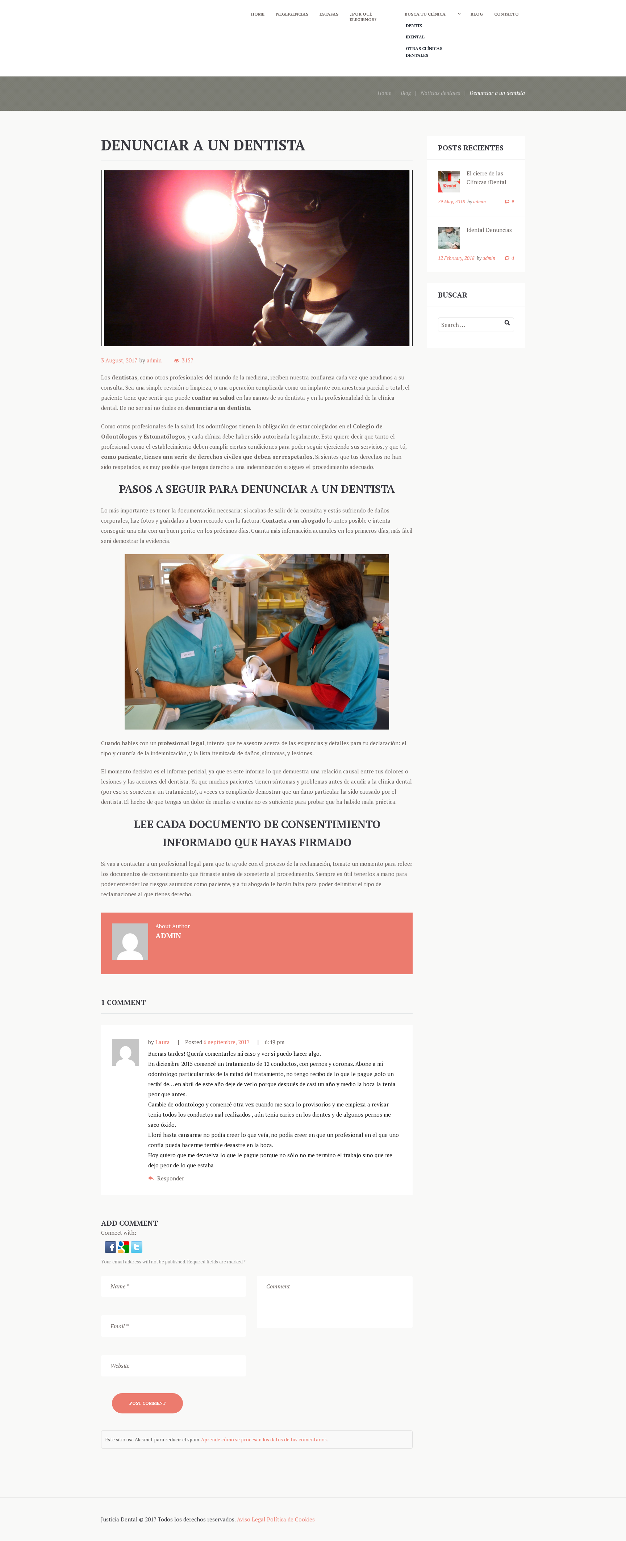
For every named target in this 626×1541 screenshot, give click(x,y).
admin (154, 360)
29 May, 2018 (451, 201)
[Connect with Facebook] (111, 1246)
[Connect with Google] (124, 1246)
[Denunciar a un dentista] (257, 258)
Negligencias (292, 14)
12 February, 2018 (456, 258)
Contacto (506, 14)
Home (257, 14)
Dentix (414, 25)
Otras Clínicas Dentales (424, 52)
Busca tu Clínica (425, 14)
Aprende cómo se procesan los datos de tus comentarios (264, 1439)
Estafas (329, 14)
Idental (415, 37)
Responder (170, 1178)
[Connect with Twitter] (136, 1246)
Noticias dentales (440, 92)
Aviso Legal (251, 1519)
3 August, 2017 (119, 360)
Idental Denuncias (489, 229)
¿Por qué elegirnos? (363, 16)
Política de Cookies (291, 1519)
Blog (477, 14)
